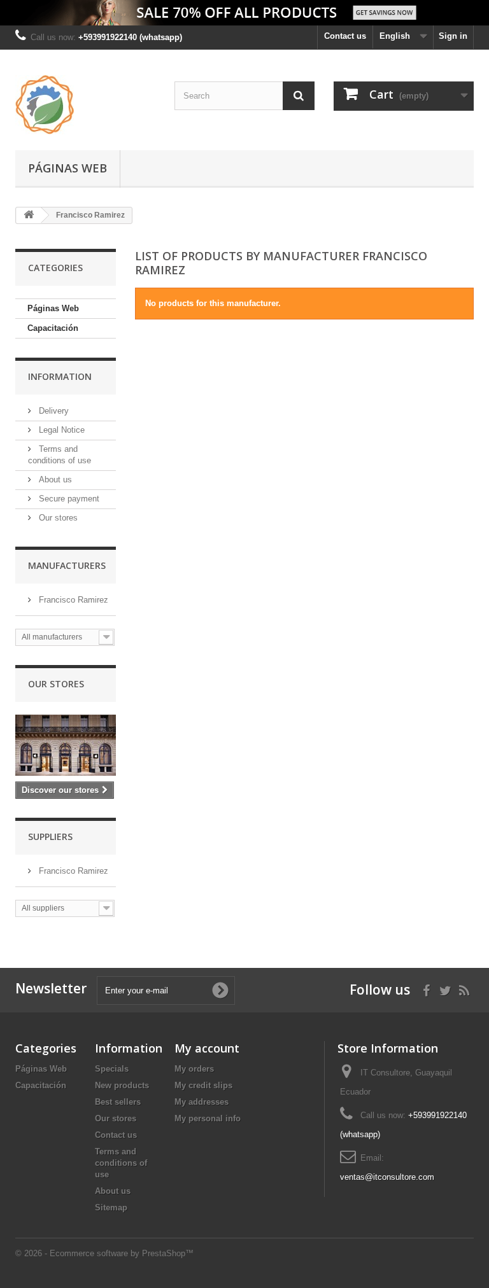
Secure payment (67, 498)
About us (54, 479)
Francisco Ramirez (72, 600)
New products (122, 1085)
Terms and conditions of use (121, 1163)
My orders (194, 1069)
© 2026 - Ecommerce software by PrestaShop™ (104, 1253)
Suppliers (50, 836)
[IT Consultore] (85, 104)
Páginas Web (67, 168)
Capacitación (52, 328)
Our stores (57, 517)
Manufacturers (67, 565)
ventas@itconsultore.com (387, 1177)
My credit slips (203, 1085)
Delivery (52, 411)
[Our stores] (65, 745)
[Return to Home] (29, 215)
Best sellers (118, 1102)
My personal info (207, 1118)
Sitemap (111, 1207)
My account (206, 1048)
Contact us (345, 36)
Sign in (453, 36)
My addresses (201, 1102)
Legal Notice (60, 430)
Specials (112, 1069)
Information (60, 376)
